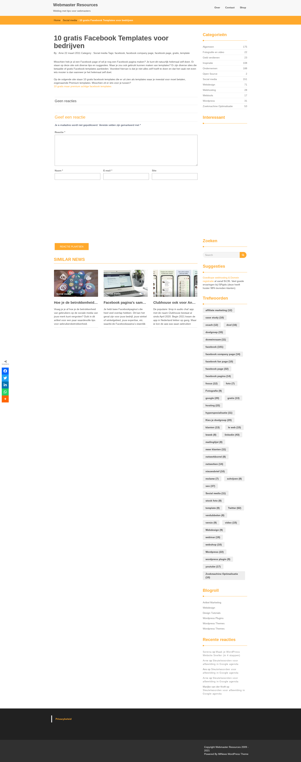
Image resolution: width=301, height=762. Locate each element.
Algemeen (208, 46)
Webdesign (209, 84)
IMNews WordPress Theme (233, 754)
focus (212, 383)
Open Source (210, 73)
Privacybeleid (64, 719)
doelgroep (214, 332)
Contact (230, 7)
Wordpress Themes (214, 623)
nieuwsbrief (215, 471)
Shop (243, 7)
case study (215, 317)
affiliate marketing (219, 310)
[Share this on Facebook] (5, 371)
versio (211, 522)
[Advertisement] (217, 179)
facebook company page (139, 53)
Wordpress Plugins (213, 618)
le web (234, 427)
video (231, 522)
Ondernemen (210, 68)
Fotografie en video (213, 52)
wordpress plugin (218, 559)
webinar (213, 537)
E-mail (107, 170)
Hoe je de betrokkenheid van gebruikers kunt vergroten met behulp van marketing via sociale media (76, 302)
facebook (120, 53)
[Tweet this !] (5, 378)
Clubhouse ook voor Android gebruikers (175, 302)
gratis (176, 53)
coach (212, 324)
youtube (213, 566)
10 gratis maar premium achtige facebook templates (82, 86)
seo (210, 486)
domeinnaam (216, 339)
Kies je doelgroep (219, 420)
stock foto (214, 500)
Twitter (234, 508)
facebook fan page (219, 361)
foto (230, 383)
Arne (61, 53)
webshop (214, 544)
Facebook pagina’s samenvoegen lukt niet (126, 302)
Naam (59, 170)
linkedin (232, 434)
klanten (213, 427)
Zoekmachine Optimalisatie (218, 106)
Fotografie (214, 390)
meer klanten (216, 449)
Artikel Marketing (212, 602)
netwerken (214, 464)
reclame (212, 478)
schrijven (234, 478)
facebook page (163, 53)
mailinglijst (214, 442)
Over (217, 7)
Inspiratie (208, 63)
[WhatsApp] (5, 391)
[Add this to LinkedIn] (5, 385)
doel (231, 324)
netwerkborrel (216, 456)
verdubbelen (215, 515)
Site (154, 170)
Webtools (208, 95)
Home (57, 20)
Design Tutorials (212, 613)
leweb (211, 434)
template (185, 53)
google (212, 398)
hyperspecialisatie (219, 412)
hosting (213, 405)
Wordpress (209, 100)
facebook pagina (218, 376)
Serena (207, 651)
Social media (70, 20)
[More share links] (5, 398)
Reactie (60, 132)
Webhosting (209, 90)
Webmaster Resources (75, 4)
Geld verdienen (211, 57)
